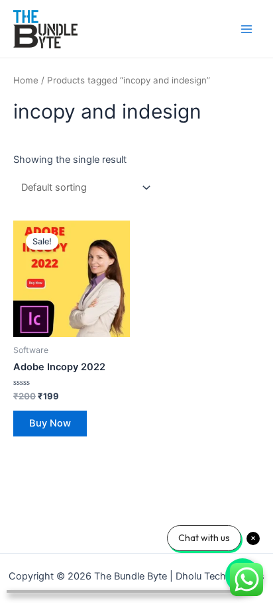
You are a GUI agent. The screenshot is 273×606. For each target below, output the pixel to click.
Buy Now (50, 423)
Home (25, 80)
